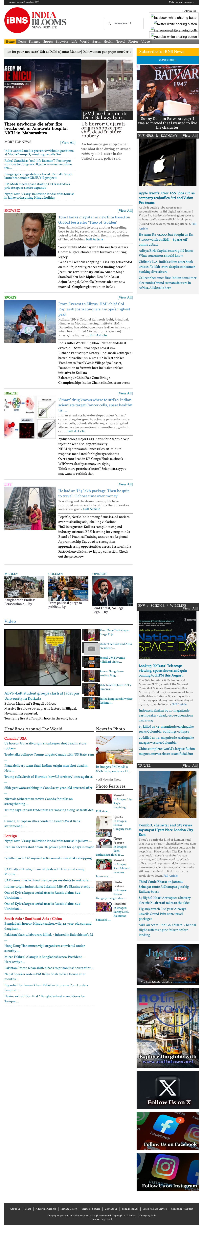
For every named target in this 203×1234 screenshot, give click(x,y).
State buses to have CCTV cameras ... (115, 687)
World (84, 41)
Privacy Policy (69, 1209)
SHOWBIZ (12, 211)
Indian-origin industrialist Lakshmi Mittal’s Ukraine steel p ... (49, 886)
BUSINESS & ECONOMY (157, 136)
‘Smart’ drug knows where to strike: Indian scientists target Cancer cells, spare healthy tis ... (95, 405)
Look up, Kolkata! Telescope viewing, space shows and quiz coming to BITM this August (163, 671)
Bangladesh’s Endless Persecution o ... (19, 602)
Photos (133, 41)
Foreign (10, 836)
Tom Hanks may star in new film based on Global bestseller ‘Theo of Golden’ (94, 220)
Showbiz (62, 41)
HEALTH (11, 393)
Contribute (167, 60)
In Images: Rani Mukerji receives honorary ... (113, 871)
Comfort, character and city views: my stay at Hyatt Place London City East (166, 830)
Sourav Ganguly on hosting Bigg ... (111, 674)
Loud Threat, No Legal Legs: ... (108, 610)
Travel (120, 41)
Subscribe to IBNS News (161, 52)
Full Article (94, 239)
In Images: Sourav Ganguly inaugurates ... (111, 894)
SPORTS (10, 297)
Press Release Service (155, 1209)
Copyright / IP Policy (124, 1216)
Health (108, 41)
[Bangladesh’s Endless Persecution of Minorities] (24, 587)
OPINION (99, 574)
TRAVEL (144, 765)
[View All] (67, 142)
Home (10, 41)
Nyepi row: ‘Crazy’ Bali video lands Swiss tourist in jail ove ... (48, 841)
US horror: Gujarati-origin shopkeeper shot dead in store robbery (104, 130)
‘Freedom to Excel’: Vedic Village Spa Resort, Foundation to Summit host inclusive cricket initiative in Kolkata (90, 368)
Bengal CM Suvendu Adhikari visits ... (112, 660)
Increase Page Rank (102, 1219)
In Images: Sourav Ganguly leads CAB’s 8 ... (113, 827)
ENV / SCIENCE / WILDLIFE (162, 606)
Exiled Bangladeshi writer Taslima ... (115, 701)
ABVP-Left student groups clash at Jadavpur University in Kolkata (41, 696)
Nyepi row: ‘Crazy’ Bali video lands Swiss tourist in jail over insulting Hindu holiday (39, 196)
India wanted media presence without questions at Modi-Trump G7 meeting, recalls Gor (39, 153)
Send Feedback (130, 1209)
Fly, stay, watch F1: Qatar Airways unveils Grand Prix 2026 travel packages (162, 914)
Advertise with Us (46, 1209)
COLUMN (55, 574)
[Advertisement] (168, 447)
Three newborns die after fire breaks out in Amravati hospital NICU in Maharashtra (36, 128)
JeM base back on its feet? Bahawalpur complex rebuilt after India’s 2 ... (106, 119)
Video (145, 41)
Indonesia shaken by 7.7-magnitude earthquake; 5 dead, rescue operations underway (166, 715)
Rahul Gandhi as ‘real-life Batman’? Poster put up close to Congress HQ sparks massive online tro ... (38, 164)
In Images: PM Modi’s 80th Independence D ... (113, 769)
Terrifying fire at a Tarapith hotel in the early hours (40, 718)
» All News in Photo (108, 779)
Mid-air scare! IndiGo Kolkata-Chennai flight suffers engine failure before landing (167, 930)
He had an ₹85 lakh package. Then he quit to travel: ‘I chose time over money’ (93, 493)
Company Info (148, 1216)
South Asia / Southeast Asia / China (33, 918)
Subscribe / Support (182, 1209)
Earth (96, 41)
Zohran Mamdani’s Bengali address (30, 703)
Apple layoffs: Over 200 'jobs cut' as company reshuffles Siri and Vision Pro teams (167, 198)
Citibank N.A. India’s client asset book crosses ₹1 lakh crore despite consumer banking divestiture (167, 267)
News (22, 41)
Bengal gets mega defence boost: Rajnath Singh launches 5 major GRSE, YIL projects (38, 176)
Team (28, 1209)
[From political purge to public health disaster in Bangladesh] (68, 588)
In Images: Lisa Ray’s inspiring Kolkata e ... (114, 806)
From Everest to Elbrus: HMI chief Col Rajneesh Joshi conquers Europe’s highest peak (94, 309)
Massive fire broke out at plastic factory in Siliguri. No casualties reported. (40, 711)
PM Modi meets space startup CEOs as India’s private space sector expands (37, 186)
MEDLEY (11, 574)
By (30, 604)
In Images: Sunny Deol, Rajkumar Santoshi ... (112, 914)
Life (74, 41)
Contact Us (111, 1209)
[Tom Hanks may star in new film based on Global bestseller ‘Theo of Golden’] (30, 234)
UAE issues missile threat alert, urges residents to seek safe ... (48, 880)
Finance (34, 41)
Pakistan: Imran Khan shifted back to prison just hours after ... (49, 968)
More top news (17, 142)
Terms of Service (90, 1209)
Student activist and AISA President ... (115, 646)
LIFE (7, 484)
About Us (15, 1209)
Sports (48, 41)
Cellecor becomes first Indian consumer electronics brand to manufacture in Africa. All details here (167, 283)
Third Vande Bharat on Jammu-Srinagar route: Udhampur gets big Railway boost (164, 887)
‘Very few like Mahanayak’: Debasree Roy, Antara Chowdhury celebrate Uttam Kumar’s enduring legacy (93, 252)
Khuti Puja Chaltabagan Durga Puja (114, 633)
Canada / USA (15, 738)
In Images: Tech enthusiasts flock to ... (111, 851)
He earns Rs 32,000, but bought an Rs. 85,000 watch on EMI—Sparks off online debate (166, 239)
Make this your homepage (181, 2)
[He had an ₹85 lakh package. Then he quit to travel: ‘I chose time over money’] (30, 508)
